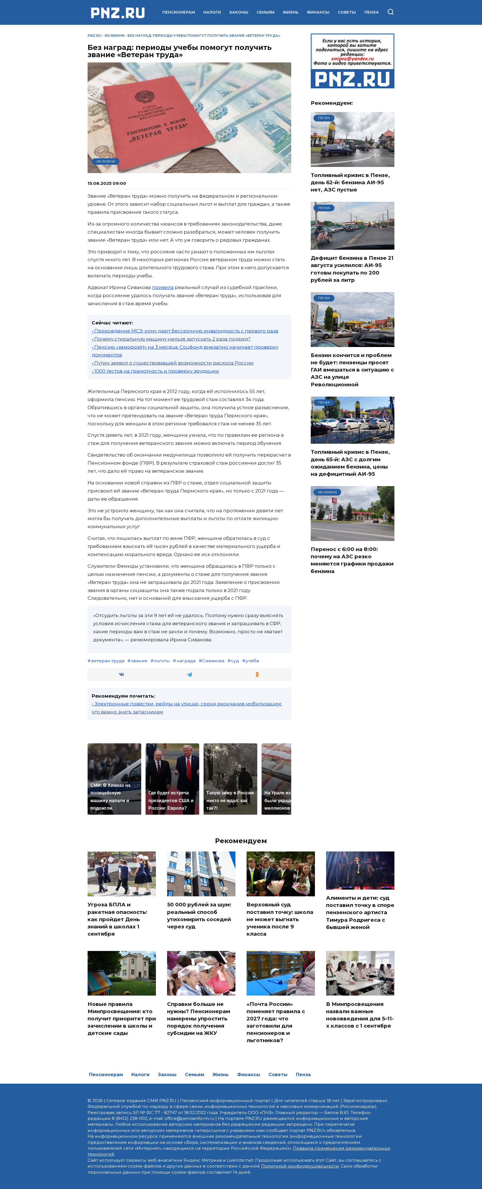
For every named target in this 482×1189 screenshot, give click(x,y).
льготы (162, 660)
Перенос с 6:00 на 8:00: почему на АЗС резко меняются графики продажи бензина (352, 560)
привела (163, 287)
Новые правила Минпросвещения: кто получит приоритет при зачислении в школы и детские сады (122, 1018)
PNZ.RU (95, 35)
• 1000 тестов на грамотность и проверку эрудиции (155, 371)
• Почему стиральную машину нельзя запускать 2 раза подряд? (171, 339)
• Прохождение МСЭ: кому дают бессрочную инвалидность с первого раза (185, 331)
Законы (238, 12)
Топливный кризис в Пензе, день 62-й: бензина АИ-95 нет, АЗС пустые (350, 182)
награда (186, 660)
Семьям (265, 12)
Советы (347, 12)
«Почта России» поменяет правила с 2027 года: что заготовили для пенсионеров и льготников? (276, 1022)
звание (139, 660)
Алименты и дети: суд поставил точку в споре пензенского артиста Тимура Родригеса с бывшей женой (360, 912)
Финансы (318, 12)
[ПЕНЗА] (352, 163)
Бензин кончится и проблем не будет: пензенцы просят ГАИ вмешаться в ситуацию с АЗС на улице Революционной (352, 370)
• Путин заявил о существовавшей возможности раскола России (173, 363)
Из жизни (114, 35)
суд (235, 660)
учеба (252, 660)
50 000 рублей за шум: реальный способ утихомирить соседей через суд (199, 915)
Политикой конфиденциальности (300, 1166)
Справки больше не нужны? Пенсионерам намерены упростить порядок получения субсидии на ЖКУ (198, 1018)
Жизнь (290, 12)
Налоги (212, 12)
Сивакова (213, 660)
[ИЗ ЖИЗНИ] (352, 537)
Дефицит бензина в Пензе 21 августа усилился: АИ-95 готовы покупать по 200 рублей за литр (352, 269)
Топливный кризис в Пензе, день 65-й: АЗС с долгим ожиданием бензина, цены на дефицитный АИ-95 (350, 463)
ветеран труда (107, 660)
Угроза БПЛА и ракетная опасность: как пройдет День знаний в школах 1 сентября (117, 919)
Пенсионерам (178, 12)
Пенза (371, 12)
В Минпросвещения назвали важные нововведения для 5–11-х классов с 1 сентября (360, 1015)
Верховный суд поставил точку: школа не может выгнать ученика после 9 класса (280, 919)
